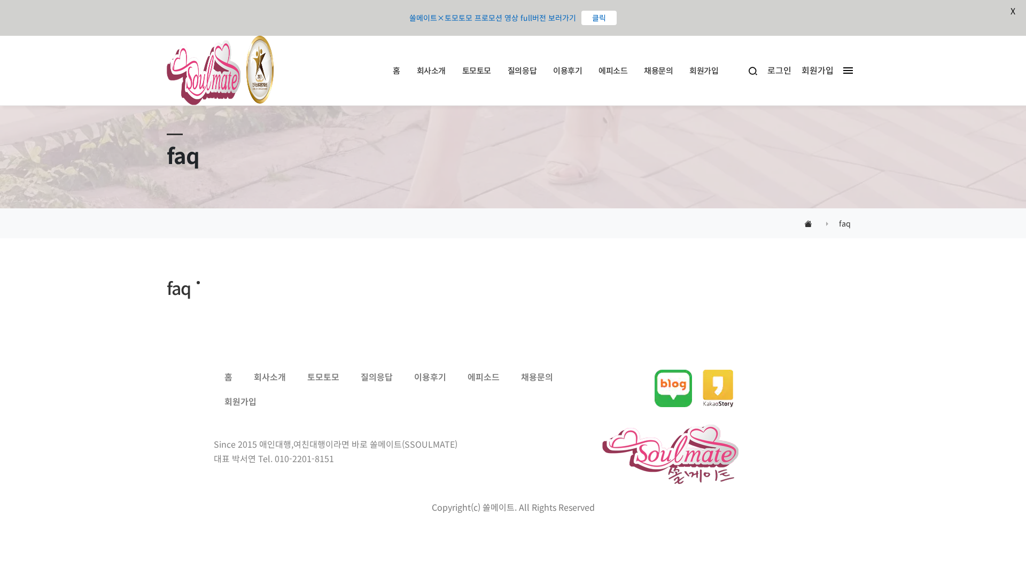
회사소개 (431, 70)
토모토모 (476, 70)
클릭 (599, 17)
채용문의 (658, 70)
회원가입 (703, 70)
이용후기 (567, 70)
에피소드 (612, 70)
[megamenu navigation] (845, 70)
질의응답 (522, 70)
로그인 (779, 70)
